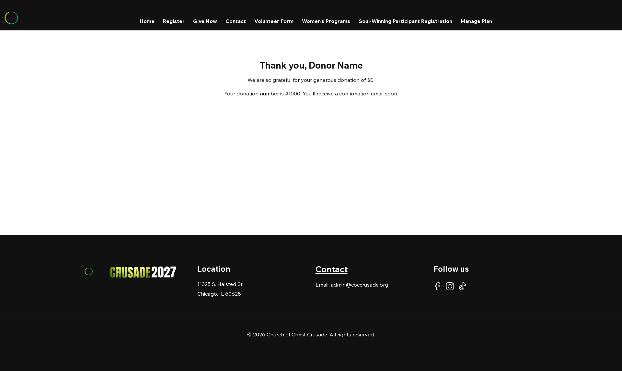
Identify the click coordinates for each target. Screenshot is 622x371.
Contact (332, 269)
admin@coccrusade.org (359, 284)
